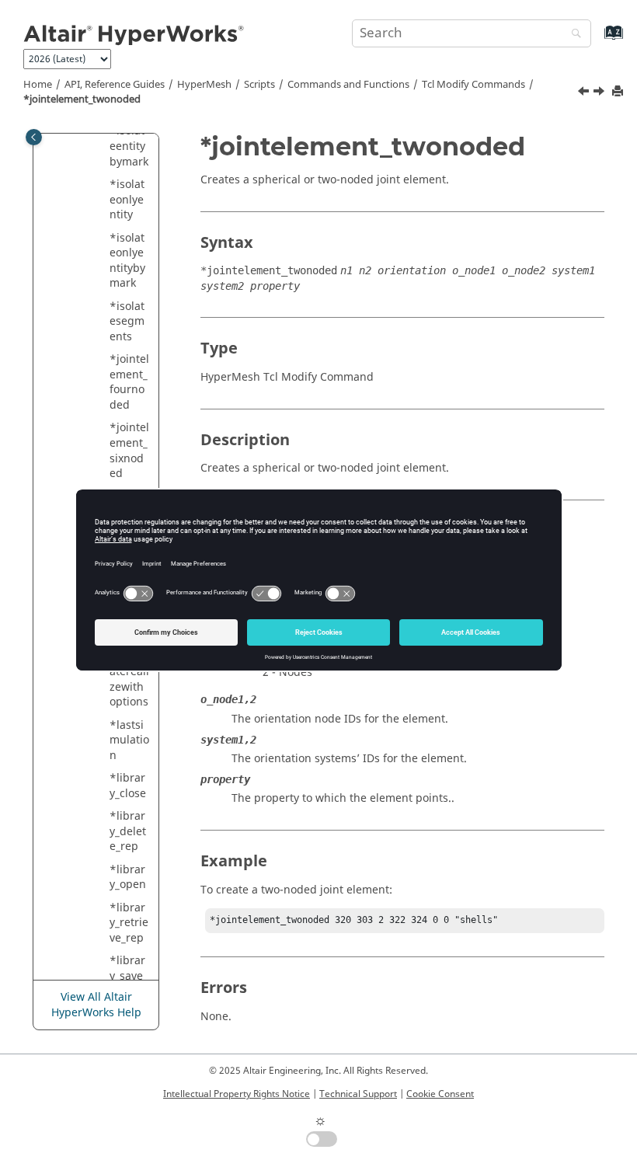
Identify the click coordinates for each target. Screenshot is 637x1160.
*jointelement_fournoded (129, 382)
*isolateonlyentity (127, 199)
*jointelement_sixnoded (129, 451)
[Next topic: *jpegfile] (600, 93)
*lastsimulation (129, 740)
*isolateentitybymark (129, 146)
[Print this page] (619, 92)
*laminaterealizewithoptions (129, 679)
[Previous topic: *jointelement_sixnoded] (585, 93)
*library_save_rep (129, 976)
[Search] (572, 34)
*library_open (128, 878)
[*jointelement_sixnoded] (585, 93)
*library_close (128, 786)
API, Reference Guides (114, 85)
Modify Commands (473, 85)
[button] (103, 185)
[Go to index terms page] (597, 40)
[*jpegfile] (600, 93)
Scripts (259, 85)
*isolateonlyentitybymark (127, 261)
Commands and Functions (348, 85)
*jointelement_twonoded (82, 99)
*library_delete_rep (128, 831)
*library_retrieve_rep (129, 923)
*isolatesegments (127, 321)
